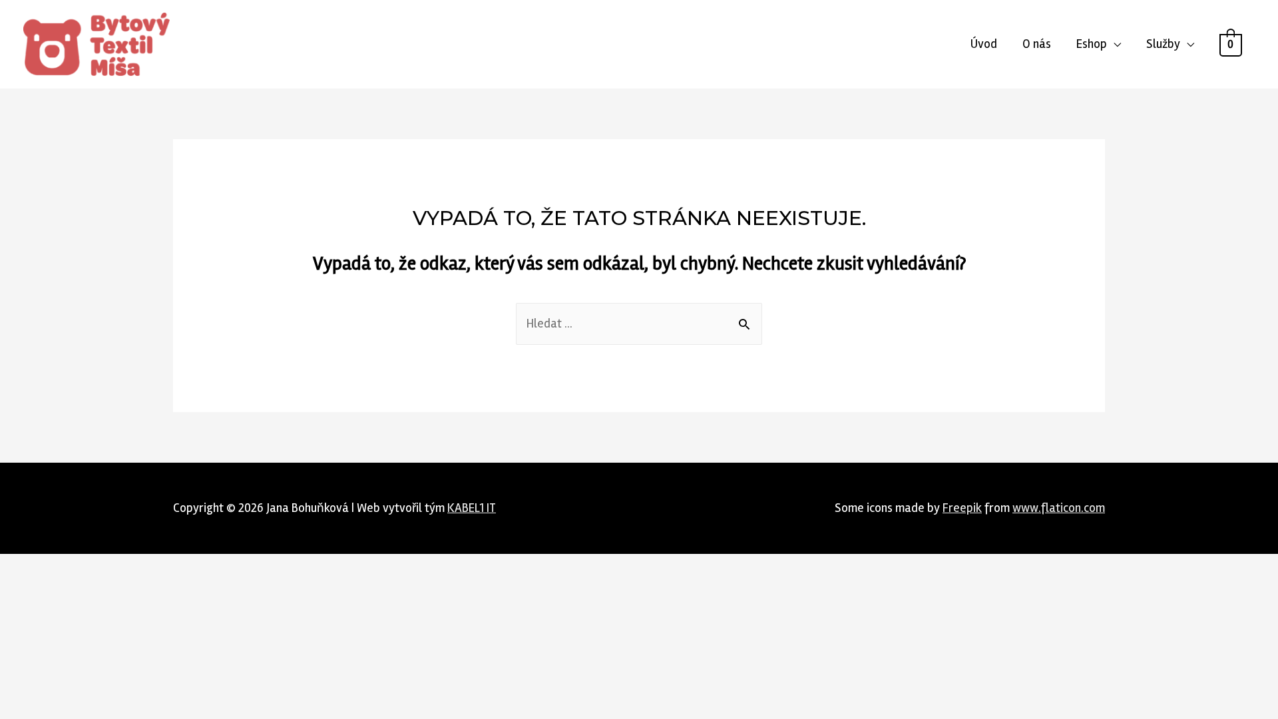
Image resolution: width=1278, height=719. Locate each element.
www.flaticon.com (1058, 508)
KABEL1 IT (471, 508)
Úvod (983, 44)
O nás (1036, 44)
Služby (1163, 44)
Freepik (962, 508)
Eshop (1091, 44)
